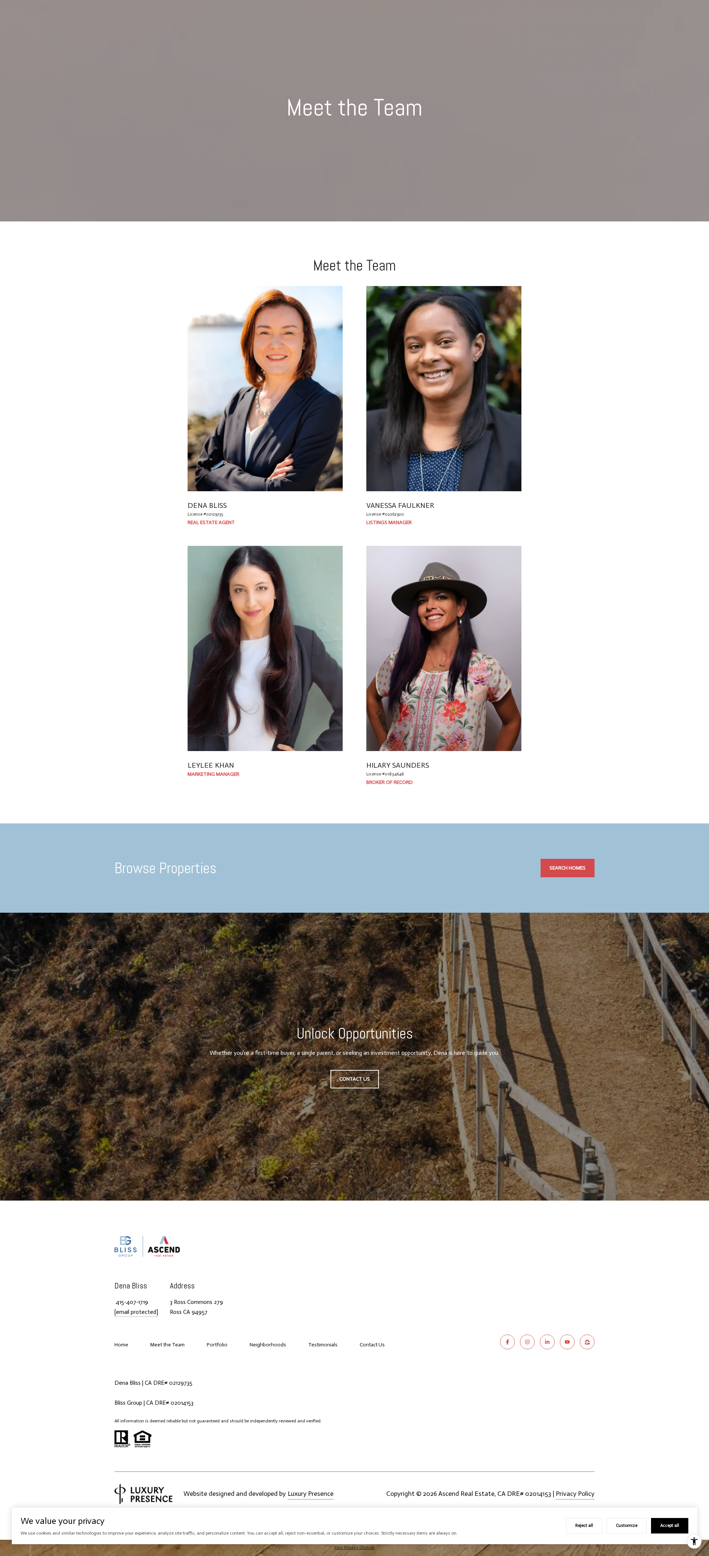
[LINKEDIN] (547, 1342)
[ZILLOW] (587, 1342)
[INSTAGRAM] (527, 1342)
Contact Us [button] (354, 1079)
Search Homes (567, 868)
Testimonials (323, 1345)
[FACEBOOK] (507, 1342)
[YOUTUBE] (567, 1342)
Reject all (584, 1525)
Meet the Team (167, 1345)
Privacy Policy (575, 1494)
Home (121, 1345)
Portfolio (217, 1345)
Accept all (669, 1525)
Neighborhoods (268, 1345)
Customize (626, 1525)
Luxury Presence (310, 1494)
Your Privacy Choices (354, 1547)
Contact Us (372, 1345)
